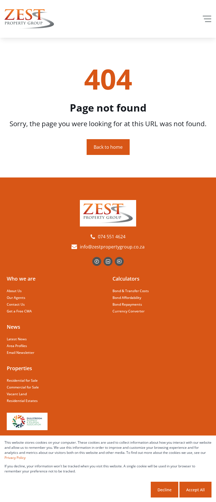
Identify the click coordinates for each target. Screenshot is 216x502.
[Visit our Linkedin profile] (108, 261)
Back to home (108, 147)
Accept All (195, 489)
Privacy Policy (15, 457)
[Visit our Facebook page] (96, 261)
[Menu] (207, 18)
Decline (165, 489)
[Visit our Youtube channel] (119, 261)
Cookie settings (128, 489)
